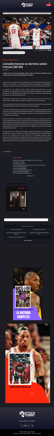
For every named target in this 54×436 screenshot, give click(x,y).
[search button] (49, 219)
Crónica (6, 60)
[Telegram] (48, 50)
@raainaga (24, 166)
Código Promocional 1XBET (16, 229)
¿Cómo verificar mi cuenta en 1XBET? (16, 237)
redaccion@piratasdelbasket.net (24, 173)
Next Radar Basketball (18, 165)
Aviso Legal (15, 433)
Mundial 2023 (13, 60)
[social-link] (21, 425)
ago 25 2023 (5, 69)
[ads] (27, 294)
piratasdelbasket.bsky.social (25, 170)
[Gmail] (44, 50)
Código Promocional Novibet (39, 229)
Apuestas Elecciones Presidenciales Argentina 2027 (39, 233)
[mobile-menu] (50, 3)
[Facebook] (39, 50)
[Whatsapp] (46, 50)
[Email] (50, 50)
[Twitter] (42, 50)
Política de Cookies (36, 433)
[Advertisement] (16, 253)
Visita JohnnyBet (27, 240)
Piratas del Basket (24, 171)
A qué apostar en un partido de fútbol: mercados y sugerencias (16, 233)
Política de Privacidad (25, 433)
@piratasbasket (23, 168)
